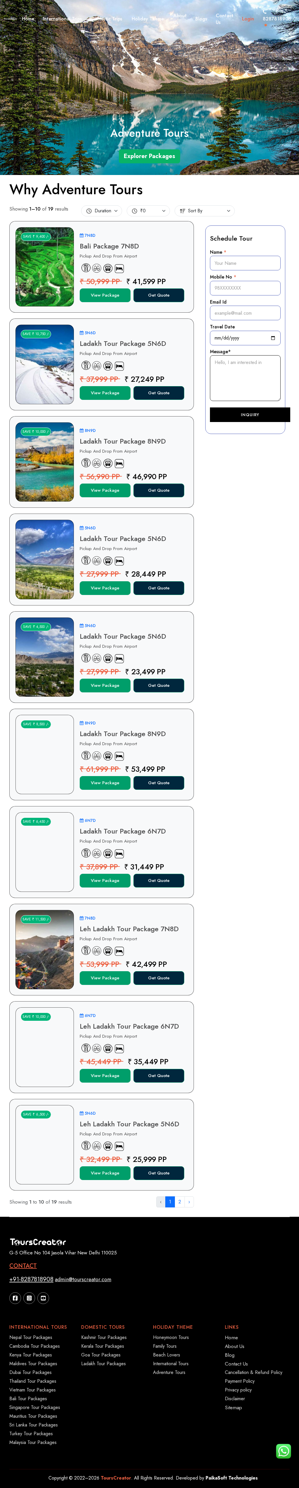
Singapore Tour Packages (34, 1407)
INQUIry (250, 415)
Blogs (201, 18)
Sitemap (233, 1407)
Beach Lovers (166, 1355)
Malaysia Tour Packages (33, 1442)
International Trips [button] (62, 18)
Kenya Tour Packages (30, 1355)
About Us (180, 19)
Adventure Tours (169, 1372)
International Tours (171, 1363)
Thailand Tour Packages (32, 1381)
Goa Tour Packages (101, 1355)
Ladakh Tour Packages (103, 1363)
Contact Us (224, 19)
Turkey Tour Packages (31, 1433)
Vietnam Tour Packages (32, 1390)
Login (248, 18)
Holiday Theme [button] (148, 18)
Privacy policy (238, 1390)
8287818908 (277, 18)
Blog (229, 1355)
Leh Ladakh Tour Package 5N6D (129, 1124)
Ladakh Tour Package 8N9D (123, 441)
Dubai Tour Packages (30, 1372)
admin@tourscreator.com (83, 1279)
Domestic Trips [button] (106, 18)
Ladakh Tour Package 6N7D (123, 831)
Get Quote (159, 295)
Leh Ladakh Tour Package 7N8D (129, 929)
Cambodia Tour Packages (34, 1346)
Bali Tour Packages (28, 1398)
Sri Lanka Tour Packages (33, 1425)
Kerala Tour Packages (102, 1346)
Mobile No (223, 277)
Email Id (218, 302)
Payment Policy (240, 1381)
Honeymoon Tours (171, 1337)
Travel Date (222, 326)
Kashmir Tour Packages (104, 1337)
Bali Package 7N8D (109, 246)
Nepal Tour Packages (30, 1337)
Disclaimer (235, 1398)
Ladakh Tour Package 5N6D (123, 343)
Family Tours (165, 1346)
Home (28, 18)
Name (218, 252)
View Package (105, 295)
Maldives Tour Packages (33, 1363)
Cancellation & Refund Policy (253, 1372)
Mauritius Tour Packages (33, 1416)
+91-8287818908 (31, 1279)
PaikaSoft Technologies (232, 1478)
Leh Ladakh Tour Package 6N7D (129, 1026)
